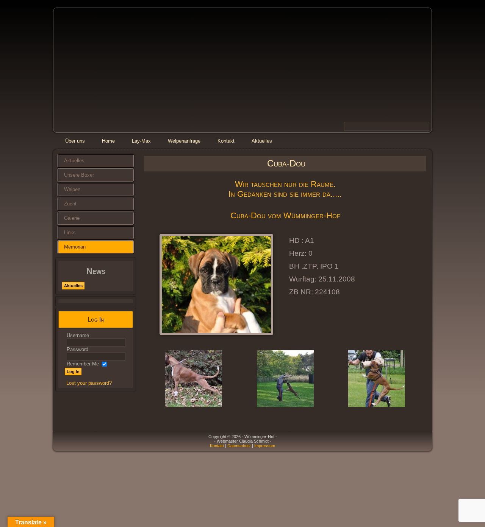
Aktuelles (262, 141)
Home (108, 141)
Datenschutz (239, 445)
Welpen (72, 189)
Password (77, 349)
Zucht (70, 204)
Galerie (72, 218)
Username (78, 335)
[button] (155, 379)
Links (70, 232)
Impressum (264, 445)
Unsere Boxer (79, 175)
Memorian (75, 247)
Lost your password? (89, 383)
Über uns (75, 141)
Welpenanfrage (184, 141)
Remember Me (83, 364)
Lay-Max (141, 141)
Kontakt (226, 141)
